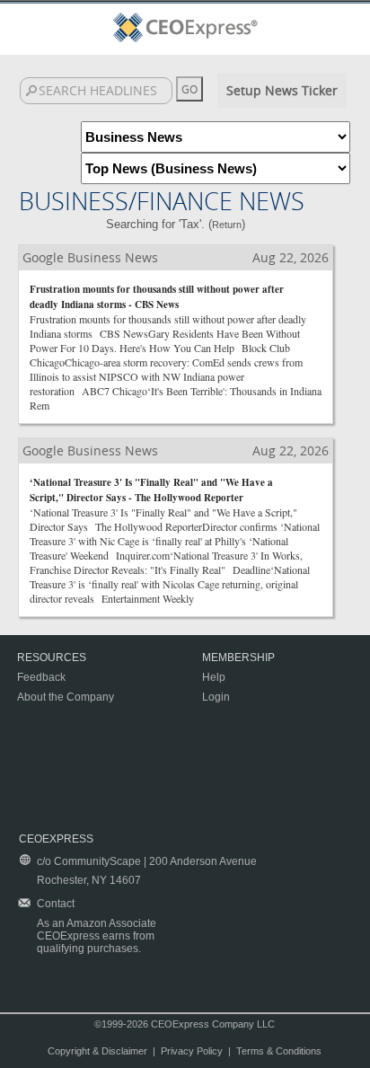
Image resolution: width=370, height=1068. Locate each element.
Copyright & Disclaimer (97, 1051)
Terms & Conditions (279, 1051)
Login (216, 697)
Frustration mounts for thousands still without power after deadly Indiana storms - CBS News (157, 297)
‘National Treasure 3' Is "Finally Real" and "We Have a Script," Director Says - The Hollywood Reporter (151, 490)
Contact (56, 903)
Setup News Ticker (282, 90)
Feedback (41, 677)
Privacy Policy (192, 1051)
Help (213, 677)
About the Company (65, 697)
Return (227, 224)
